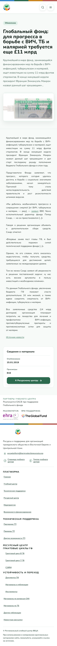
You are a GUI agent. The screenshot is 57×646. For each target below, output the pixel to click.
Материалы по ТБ (11, 605)
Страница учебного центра (16, 460)
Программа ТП (10, 524)
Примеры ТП (9, 531)
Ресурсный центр (11, 498)
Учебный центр (10, 484)
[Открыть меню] (50, 7)
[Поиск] (42, 7)
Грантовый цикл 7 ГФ (14, 560)
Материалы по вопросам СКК (16, 598)
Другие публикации (12, 612)
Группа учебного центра (40, 460)
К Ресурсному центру (26, 380)
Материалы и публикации (16, 584)
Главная (7, 477)
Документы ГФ (12, 577)
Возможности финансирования (17, 512)
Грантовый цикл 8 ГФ (14, 553)
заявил (34, 211)
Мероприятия (10, 505)
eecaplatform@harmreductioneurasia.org (25, 453)
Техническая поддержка (15, 491)
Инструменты (11, 591)
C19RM (8, 567)
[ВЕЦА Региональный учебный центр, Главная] (6, 7)
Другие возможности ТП (14, 538)
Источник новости (15, 337)
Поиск (42, 7)
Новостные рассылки (13, 619)
